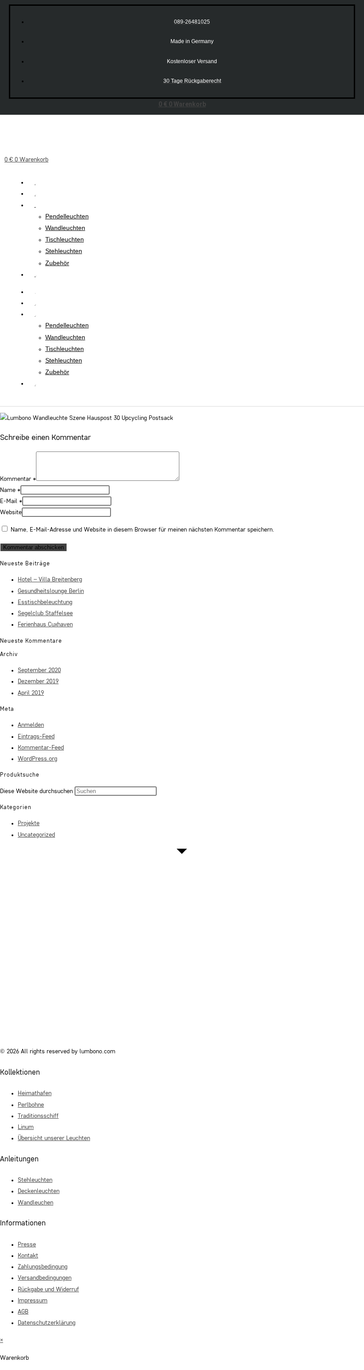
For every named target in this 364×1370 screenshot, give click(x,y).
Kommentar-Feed (41, 748)
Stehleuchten (63, 250)
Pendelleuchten (67, 216)
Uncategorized (36, 835)
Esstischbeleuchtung (45, 602)
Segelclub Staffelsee (45, 613)
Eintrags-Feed (36, 736)
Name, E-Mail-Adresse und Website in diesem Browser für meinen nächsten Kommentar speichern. (142, 530)
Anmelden (31, 725)
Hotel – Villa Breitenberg (50, 579)
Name (10, 490)
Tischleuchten (64, 239)
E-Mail (11, 501)
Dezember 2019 (38, 681)
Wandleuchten (65, 227)
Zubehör (57, 262)
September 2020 (39, 670)
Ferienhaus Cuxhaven (45, 624)
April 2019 (31, 693)
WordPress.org (37, 759)
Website (11, 512)
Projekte (29, 823)
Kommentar (18, 479)
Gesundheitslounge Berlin (51, 591)
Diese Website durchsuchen (37, 791)
